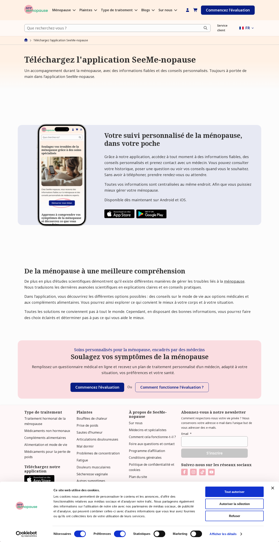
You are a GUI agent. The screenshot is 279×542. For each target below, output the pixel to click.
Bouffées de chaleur (92, 418)
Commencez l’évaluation (228, 10)
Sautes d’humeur (90, 432)
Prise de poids (87, 425)
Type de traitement (117, 10)
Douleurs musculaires (93, 467)
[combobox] (117, 28)
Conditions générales (145, 457)
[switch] (120, 534)
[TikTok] (202, 472)
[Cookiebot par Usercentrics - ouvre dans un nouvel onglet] (26, 534)
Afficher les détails (223, 534)
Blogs (146, 10)
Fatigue (82, 460)
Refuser (234, 516)
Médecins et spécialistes (147, 430)
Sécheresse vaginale (92, 474)
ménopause (234, 281)
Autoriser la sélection (234, 504)
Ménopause (62, 10)
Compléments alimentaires (45, 437)
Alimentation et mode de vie (45, 444)
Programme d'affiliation (147, 451)
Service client (222, 28)
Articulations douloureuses (97, 439)
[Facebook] (184, 472)
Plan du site (138, 477)
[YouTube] (211, 472)
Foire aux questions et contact (152, 444)
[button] (247, 28)
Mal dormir (85, 446)
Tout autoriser (234, 492)
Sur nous (165, 10)
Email (186, 434)
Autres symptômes (91, 481)
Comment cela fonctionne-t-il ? (152, 437)
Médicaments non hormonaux (47, 430)
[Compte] (187, 10)
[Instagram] (193, 472)
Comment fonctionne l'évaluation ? (172, 387)
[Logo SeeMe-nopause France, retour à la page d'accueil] (36, 10)
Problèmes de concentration (98, 453)
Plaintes (86, 10)
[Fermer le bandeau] (272, 488)
